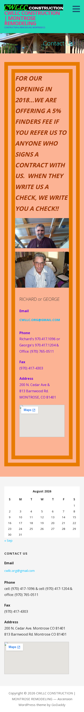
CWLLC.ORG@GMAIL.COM (39, 320)
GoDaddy (58, 705)
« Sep (8, 540)
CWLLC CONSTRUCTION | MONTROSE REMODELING (32, 18)
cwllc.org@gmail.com (19, 570)
